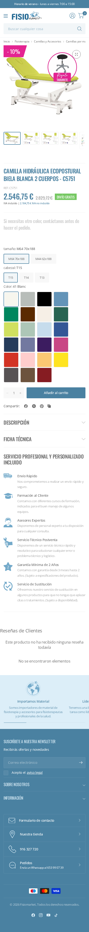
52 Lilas (28, 345)
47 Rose (28, 360)
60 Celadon (61, 314)
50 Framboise (61, 345)
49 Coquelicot (11, 360)
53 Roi (11, 345)
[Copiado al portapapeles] (49, 406)
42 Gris (28, 299)
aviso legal (34, 772)
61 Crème (44, 314)
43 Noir (44, 299)
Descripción (16, 422)
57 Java (61, 299)
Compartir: (12, 406)
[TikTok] (56, 915)
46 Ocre (44, 360)
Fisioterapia (22, 41)
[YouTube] (48, 915)
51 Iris (44, 345)
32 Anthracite (11, 375)
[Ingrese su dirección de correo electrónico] (80, 762)
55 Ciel (44, 329)
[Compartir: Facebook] (26, 406)
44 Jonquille (61, 360)
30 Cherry (44, 375)
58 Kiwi (11, 329)
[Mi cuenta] (72, 15)
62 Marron (28, 314)
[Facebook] (33, 915)
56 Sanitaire (28, 329)
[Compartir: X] (34, 406)
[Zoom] (76, 54)
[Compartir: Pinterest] (42, 406)
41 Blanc (11, 299)
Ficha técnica (18, 439)
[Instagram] (41, 915)
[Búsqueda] (79, 28)
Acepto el (27, 772)
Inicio (7, 41)
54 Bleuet (61, 329)
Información (13, 798)
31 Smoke (28, 375)
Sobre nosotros (16, 784)
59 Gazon (11, 314)
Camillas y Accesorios (47, 41)
